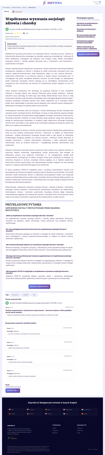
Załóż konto (80, 430)
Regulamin (55, 433)
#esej (34, 295)
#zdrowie (25, 295)
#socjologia (15, 295)
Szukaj (96, 3)
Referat (17, 36)
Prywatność (55, 430)
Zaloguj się (96, 1)
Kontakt (54, 428)
